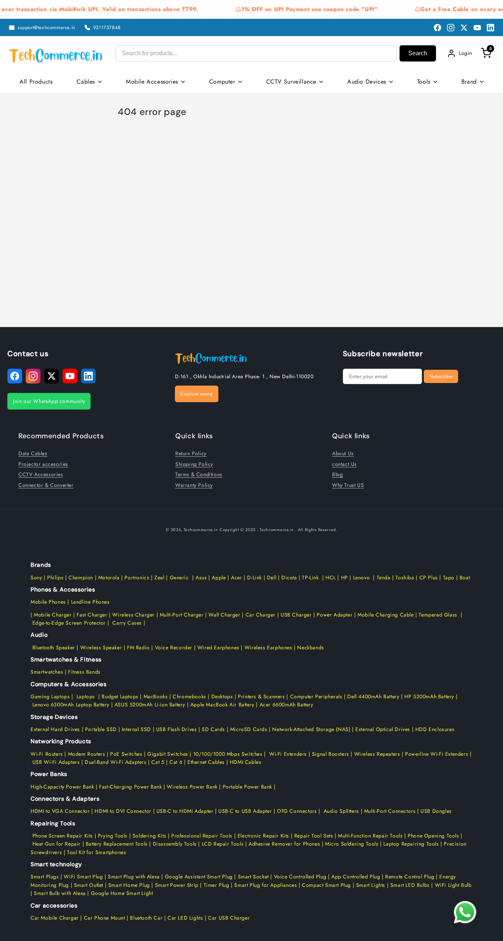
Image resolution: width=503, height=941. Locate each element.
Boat (465, 577)
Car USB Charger (229, 917)
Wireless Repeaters (377, 754)
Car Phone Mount (104, 917)
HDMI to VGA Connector (60, 811)
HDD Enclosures (434, 729)
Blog (337, 474)
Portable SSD (101, 729)
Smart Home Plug (129, 885)
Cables (86, 81)
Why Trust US (348, 485)
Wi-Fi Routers (47, 754)
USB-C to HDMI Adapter (185, 811)
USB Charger (296, 614)
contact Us (344, 464)
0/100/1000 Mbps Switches (230, 754)
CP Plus (428, 577)
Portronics (136, 577)
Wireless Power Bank (192, 786)
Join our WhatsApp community (49, 401)
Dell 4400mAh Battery (373, 696)
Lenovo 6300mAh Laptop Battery (70, 704)
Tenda (384, 577)
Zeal (159, 577)
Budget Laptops (121, 696)
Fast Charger (92, 614)
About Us (343, 453)
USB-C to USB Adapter (245, 811)
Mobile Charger (52, 614)
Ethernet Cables (206, 762)
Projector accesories (43, 464)
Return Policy (191, 453)
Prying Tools (112, 835)
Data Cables (33, 453)
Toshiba (404, 577)
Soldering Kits (149, 835)
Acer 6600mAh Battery (286, 704)
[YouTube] (477, 27)
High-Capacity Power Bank (62, 786)
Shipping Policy (194, 464)
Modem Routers (87, 754)
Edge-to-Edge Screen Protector (69, 622)
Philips (55, 577)
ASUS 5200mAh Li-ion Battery (150, 704)
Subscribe (441, 376)
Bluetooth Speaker (53, 647)
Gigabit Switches (167, 754)
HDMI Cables (245, 762)
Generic (179, 577)
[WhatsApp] (465, 912)
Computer (222, 81)
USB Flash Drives (176, 729)
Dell (271, 577)
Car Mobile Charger (55, 917)
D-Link (254, 577)
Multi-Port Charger (182, 614)
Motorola (109, 577)
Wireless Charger (133, 614)
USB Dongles (436, 811)
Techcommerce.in (201, 530)
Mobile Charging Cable (386, 614)
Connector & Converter (46, 485)
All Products (36, 81)
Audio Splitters (340, 811)
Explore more (196, 393)
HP (344, 577)
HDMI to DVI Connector (123, 811)
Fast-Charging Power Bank (130, 786)
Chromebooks (189, 696)
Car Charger (261, 614)
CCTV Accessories (40, 474)
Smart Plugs (45, 876)
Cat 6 (175, 762)
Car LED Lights (184, 917)
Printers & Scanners (261, 696)
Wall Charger (224, 614)
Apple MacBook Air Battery (221, 704)
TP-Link (310, 577)
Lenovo (361, 577)
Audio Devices (366, 81)
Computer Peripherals (317, 696)
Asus (201, 577)
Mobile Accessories (152, 81)
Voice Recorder (173, 647)
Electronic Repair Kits (263, 835)
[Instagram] (450, 27)
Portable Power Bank (247, 786)
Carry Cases (127, 622)
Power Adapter (334, 614)
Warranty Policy (194, 485)
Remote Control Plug (409, 876)
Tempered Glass (438, 614)
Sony (37, 577)
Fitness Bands (84, 671)
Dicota (289, 577)
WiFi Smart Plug (83, 876)
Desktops (222, 696)
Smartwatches (47, 671)
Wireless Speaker (101, 647)
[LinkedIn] (490, 27)
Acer (236, 577)
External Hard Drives (55, 729)
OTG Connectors (297, 811)
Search (417, 53)
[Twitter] (464, 27)
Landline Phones (89, 601)
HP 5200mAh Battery (429, 696)
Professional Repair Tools (201, 835)
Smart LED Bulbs (410, 885)
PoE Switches (127, 754)
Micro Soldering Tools (352, 843)
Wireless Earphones (268, 647)
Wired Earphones (217, 647)
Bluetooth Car (146, 917)
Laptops (86, 696)
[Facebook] (437, 27)
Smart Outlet (88, 885)
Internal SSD (136, 729)
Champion (80, 577)
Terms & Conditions (198, 474)
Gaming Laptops (50, 696)
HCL (331, 577)
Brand (469, 81)
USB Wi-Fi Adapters (56, 762)
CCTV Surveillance (291, 81)
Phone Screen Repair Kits (62, 835)
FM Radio (138, 647)
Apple (218, 577)
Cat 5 (157, 762)
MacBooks (156, 696)
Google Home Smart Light (121, 893)
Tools (423, 81)
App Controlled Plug (356, 876)
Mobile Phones (48, 601)
